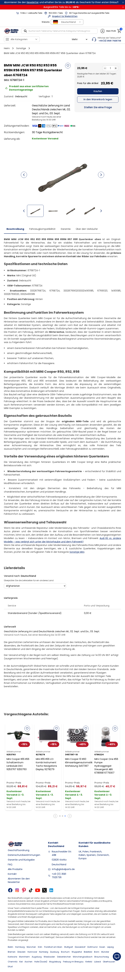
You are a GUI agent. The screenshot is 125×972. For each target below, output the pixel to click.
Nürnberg (43, 951)
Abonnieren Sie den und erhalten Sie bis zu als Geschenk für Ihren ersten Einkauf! (61, 2)
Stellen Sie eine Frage (98, 107)
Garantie (66, 229)
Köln (40, 947)
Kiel (21, 961)
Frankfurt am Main (53, 947)
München (31, 947)
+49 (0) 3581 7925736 (59, 875)
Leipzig (110, 947)
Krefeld (88, 961)
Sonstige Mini (76, 552)
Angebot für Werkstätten (64, 16)
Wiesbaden (49, 956)
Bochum (65, 951)
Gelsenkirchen (64, 956)
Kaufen (98, 91)
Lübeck (97, 961)
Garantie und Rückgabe (21, 859)
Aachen (28, 961)
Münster (105, 951)
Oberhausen (109, 961)
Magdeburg (55, 961)
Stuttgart (68, 947)
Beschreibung (15, 229)
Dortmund (92, 947)
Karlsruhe (12, 956)
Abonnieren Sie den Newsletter (19, 880)
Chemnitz (12, 961)
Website (45, 22)
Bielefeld (88, 951)
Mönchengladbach (82, 956)
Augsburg (37, 956)
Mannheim (24, 956)
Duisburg (54, 951)
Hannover (32, 951)
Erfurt (10, 966)
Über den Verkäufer (87, 229)
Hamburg (20, 947)
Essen (102, 947)
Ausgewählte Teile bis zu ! (61, 7)
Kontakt (12, 874)
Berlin (10, 947)
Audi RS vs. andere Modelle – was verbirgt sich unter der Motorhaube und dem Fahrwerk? (62, 540)
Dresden (21, 951)
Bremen (11, 951)
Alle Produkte (15, 869)
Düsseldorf (80, 947)
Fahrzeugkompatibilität (42, 229)
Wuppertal (77, 951)
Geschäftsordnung (18, 850)
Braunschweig (101, 956)
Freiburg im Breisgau (73, 961)
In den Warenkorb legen (97, 99)
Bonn (96, 951)
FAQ (10, 864)
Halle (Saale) (40, 961)
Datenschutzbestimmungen (24, 855)
